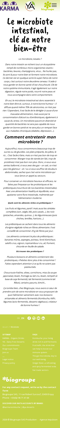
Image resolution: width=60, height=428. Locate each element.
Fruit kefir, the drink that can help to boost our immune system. (43, 349)
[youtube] (38, 318)
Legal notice (8, 359)
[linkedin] (43, 318)
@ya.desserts (28, 407)
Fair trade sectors (40, 370)
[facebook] (29, 318)
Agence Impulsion (49, 419)
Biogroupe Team (10, 348)
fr (18, 318)
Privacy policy (8, 363)
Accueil (5, 327)
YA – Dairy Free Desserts (13, 342)
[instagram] (34, 318)
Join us (5, 352)
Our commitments (10, 345)
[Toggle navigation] (53, 5)
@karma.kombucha (11, 407)
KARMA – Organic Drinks (13, 338)
